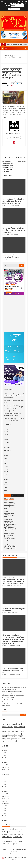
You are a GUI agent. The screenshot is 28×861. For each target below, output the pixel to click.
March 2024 (4, 818)
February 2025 (5, 791)
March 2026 (4, 760)
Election (6, 439)
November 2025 (5, 769)
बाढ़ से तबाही (14, 736)
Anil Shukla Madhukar (7, 81)
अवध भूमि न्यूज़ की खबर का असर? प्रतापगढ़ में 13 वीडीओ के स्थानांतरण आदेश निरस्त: (10, 546)
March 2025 (4, 789)
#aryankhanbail (6, 724)
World (5, 474)
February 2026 (5, 762)
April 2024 (4, 815)
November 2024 (5, 798)
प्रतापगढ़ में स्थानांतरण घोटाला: (11, 257)
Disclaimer (7, 5)
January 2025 (5, 793)
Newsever (20, 857)
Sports (5, 458)
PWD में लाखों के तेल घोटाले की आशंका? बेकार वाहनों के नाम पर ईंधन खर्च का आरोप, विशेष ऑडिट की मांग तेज (13, 201)
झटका (11, 733)
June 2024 (4, 810)
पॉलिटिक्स (6, 485)
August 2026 (4, 750)
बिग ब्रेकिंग (13, 254)
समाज (3, 741)
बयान (9, 736)
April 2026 (4, 757)
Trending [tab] (22, 495)
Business (6, 431)
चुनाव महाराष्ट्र (5, 733)
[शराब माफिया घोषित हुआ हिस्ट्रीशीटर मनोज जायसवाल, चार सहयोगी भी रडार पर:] (14, 656)
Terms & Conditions (21, 3)
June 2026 (4, 752)
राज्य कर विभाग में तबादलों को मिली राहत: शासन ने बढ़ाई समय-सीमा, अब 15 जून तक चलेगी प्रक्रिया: (14, 230)
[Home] (3, 48)
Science (6, 455)
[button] (6, 48)
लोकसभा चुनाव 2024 (16, 738)
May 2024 (4, 813)
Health (5, 445)
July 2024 (4, 808)
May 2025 (4, 784)
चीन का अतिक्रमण (15, 731)
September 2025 (5, 774)
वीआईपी (23, 738)
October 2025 (5, 772)
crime (15, 726)
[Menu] (6, 48)
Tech (5, 463)
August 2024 (4, 806)
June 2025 (4, 781)
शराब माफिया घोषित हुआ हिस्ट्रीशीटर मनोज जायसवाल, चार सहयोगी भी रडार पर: (9, 538)
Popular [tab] (15, 495)
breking (4, 726)
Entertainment (7, 442)
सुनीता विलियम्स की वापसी (11, 741)
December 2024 (5, 796)
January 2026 (5, 764)
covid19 (6, 434)
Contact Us (5, 3)
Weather (6, 471)
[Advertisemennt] (14, 34)
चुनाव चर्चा (22, 731)
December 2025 (5, 767)
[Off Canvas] (2, 1)
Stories (5, 461)
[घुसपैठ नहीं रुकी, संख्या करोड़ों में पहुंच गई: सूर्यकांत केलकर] (14, 596)
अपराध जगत (9, 729)
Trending (6, 466)
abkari (19, 724)
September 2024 (5, 803)
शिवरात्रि (5, 490)
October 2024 (5, 801)
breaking (4, 225)
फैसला (20, 733)
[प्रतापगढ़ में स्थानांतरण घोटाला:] (14, 245)
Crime (5, 437)
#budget (14, 724)
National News (7, 450)
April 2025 (4, 786)
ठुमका (15, 733)
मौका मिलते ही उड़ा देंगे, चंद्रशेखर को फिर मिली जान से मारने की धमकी (19, 159)
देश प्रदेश (6, 479)
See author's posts (14, 137)
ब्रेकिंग (3, 738)
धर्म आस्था (6, 482)
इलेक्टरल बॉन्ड (16, 729)
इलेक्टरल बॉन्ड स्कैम (6, 731)
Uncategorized (7, 469)
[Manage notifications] (3, 858)
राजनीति (8, 738)
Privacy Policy (12, 3)
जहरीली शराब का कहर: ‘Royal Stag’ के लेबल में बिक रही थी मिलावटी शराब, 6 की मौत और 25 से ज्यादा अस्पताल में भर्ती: (14, 395)
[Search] (26, 48)
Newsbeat (6, 453)
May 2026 (4, 755)
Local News (4, 66)
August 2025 (4, 777)
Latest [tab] (7, 495)
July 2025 (4, 779)
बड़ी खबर (4, 736)
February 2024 (5, 820)
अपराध (3, 729)
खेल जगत (6, 477)
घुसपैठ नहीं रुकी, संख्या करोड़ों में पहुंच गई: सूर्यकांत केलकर (9, 515)
